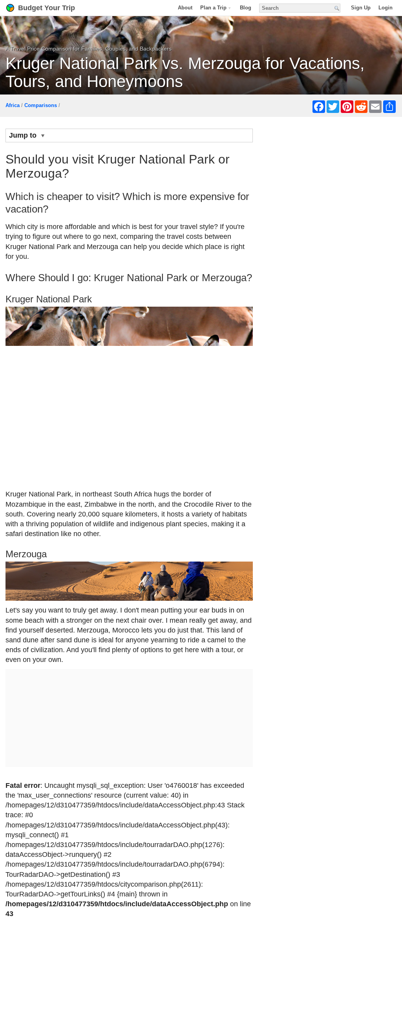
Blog (245, 8)
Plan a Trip (213, 8)
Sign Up (361, 8)
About (185, 8)
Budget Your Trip (46, 8)
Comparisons (40, 105)
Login (385, 8)
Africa (12, 105)
